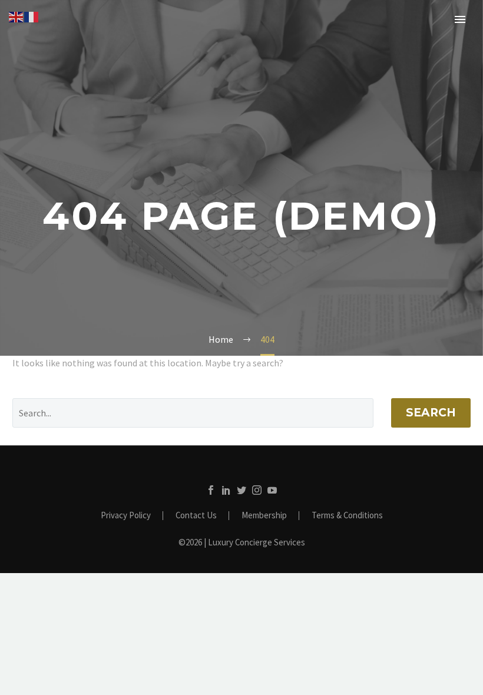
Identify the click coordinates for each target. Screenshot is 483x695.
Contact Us (196, 515)
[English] (16, 16)
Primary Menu (460, 19)
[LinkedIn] (226, 490)
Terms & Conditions (347, 515)
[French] (31, 16)
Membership (264, 515)
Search (431, 412)
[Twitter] (241, 490)
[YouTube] (272, 490)
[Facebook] (211, 490)
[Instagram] (257, 490)
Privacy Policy (126, 515)
